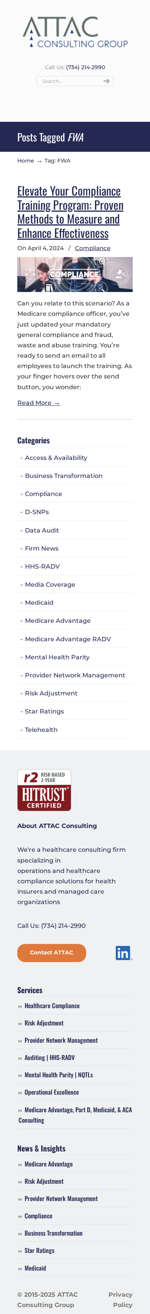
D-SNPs (37, 512)
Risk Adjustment (51, 693)
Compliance (92, 248)
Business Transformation (64, 475)
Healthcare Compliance (52, 1005)
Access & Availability (56, 457)
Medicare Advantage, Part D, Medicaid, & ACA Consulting (75, 1115)
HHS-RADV (42, 566)
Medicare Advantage (58, 620)
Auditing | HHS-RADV (50, 1057)
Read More (38, 402)
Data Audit (42, 530)
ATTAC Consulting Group (75, 31)
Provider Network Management (75, 675)
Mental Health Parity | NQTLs (59, 1074)
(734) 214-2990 (85, 67)
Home (25, 160)
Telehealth (41, 729)
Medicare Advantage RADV (68, 639)
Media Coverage (50, 584)
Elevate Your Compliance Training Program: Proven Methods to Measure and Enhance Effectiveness (70, 211)
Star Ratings (44, 711)
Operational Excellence (52, 1092)
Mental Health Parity (57, 657)
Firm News (41, 548)
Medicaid (39, 602)
